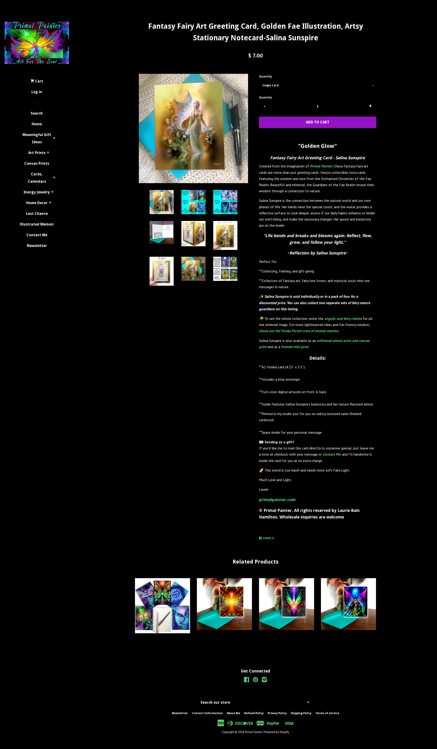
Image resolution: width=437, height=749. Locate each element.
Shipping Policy (301, 713)
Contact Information (207, 713)
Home (37, 124)
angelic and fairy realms (343, 318)
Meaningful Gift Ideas (37, 138)
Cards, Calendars (37, 178)
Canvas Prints (36, 163)
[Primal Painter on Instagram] (264, 680)
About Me (233, 713)
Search (37, 113)
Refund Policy (254, 713)
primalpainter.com (277, 499)
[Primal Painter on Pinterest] (255, 680)
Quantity (265, 76)
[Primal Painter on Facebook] (246, 680)
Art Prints (37, 153)
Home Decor (37, 203)
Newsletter (37, 246)
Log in (36, 92)
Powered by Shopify (276, 732)
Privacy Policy (277, 713)
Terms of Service (327, 713)
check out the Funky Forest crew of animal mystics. (299, 330)
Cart (38, 81)
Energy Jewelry (37, 192)
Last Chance (37, 213)
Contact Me (36, 235)
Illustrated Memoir (37, 224)
